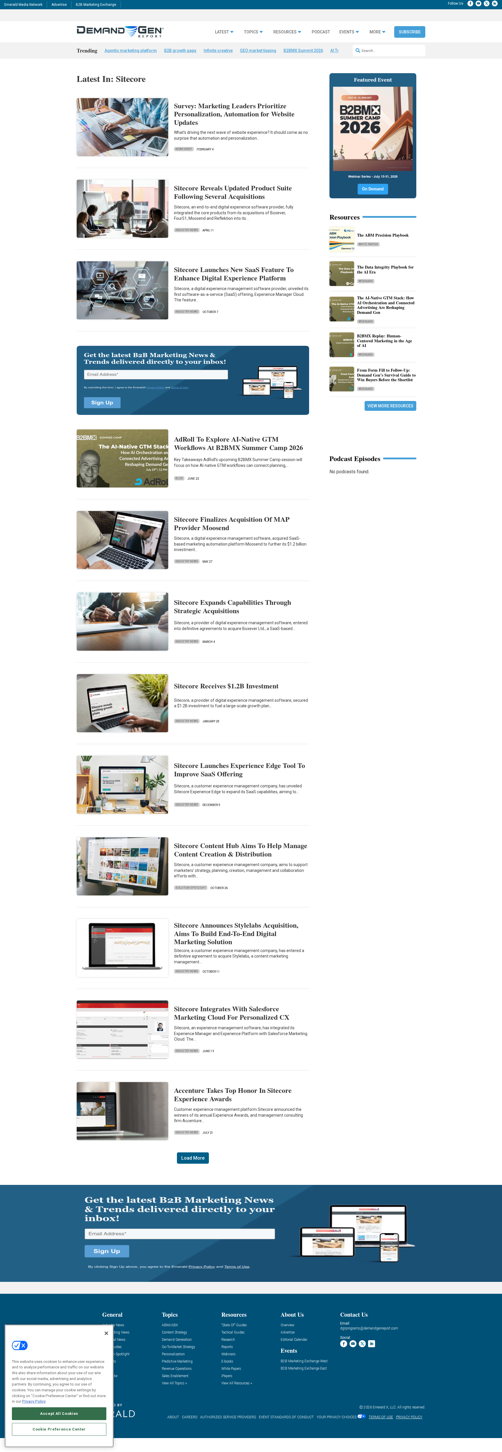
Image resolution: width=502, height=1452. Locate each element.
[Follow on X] (487, 3)
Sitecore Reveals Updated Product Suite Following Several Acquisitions (233, 192)
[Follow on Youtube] (478, 3)
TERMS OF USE (381, 1417)
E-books (227, 1361)
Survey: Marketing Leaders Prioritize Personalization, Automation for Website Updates (234, 113)
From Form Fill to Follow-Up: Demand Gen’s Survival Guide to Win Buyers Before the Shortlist (386, 375)
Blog (179, 478)
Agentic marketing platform (131, 50)
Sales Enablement (175, 1376)
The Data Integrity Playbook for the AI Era (385, 269)
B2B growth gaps (180, 50)
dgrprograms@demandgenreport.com (369, 1328)
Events (346, 32)
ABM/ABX (170, 1325)
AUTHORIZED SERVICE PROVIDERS (228, 1417)
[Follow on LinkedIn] (495, 3)
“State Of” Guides (234, 1325)
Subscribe (410, 32)
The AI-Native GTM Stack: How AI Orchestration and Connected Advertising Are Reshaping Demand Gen (386, 305)
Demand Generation (177, 1340)
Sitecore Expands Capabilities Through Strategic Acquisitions (232, 606)
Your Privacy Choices (336, 1417)
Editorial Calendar (294, 1340)
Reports (227, 1347)
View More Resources (390, 406)
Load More (193, 1158)
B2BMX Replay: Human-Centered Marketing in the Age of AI (384, 341)
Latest (222, 32)
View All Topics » (174, 1383)
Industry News (186, 230)
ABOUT (173, 1417)
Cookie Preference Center (59, 1429)
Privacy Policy (34, 1401)
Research (228, 1340)
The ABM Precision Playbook (383, 235)
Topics (251, 32)
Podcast (321, 32)
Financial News (114, 1340)
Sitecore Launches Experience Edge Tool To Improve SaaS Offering (239, 769)
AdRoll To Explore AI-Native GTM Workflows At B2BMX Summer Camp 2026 (238, 443)
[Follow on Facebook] (470, 3)
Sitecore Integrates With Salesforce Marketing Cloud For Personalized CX (231, 1012)
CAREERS (189, 1417)
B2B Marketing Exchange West (304, 1361)
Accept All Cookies (59, 1413)
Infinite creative (218, 50)
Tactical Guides (233, 1332)
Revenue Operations (177, 1369)
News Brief (183, 149)
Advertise (59, 4)
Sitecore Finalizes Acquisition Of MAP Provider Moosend (232, 523)
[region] (59, 1386)
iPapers (226, 1376)
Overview (287, 1325)
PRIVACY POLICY (409, 1417)
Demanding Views (116, 1332)
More (375, 32)
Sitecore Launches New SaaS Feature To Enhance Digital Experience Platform (234, 273)
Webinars (365, 281)
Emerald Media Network (23, 4)
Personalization (173, 1354)
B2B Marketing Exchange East (304, 1368)
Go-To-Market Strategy (178, 1347)
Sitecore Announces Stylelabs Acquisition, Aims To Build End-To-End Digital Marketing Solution (236, 933)
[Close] (106, 1333)
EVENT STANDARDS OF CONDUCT (286, 1417)
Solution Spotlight (190, 887)
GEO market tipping (258, 50)
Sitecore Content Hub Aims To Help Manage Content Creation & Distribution (240, 849)
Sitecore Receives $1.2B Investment (226, 686)
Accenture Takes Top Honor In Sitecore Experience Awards (233, 1094)
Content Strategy (174, 1332)
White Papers (368, 244)
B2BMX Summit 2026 (303, 50)
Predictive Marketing (177, 1361)
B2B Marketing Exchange (96, 4)
